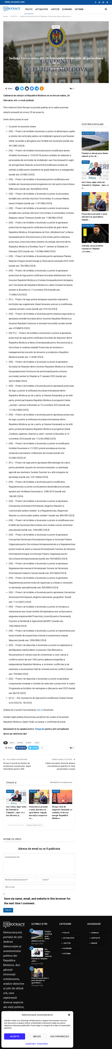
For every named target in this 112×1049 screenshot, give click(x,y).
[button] (69, 1014)
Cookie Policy (31, 1044)
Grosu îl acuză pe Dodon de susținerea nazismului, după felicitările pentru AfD (17, 766)
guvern (12, 742)
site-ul (40, 710)
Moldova (20, 742)
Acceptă (14, 1036)
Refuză (37, 1036)
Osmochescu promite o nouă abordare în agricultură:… (40, 980)
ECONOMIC (67, 9)
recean (37, 742)
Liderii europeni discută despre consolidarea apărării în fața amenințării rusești (60, 766)
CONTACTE (95, 938)
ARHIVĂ (94, 943)
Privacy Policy (42, 1044)
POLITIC (29, 9)
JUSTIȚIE (55, 9)
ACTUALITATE (41, 9)
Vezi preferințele (59, 1036)
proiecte (28, 742)
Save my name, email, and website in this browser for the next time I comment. (37, 901)
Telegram (40, 729)
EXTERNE (79, 9)
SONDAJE (95, 933)
